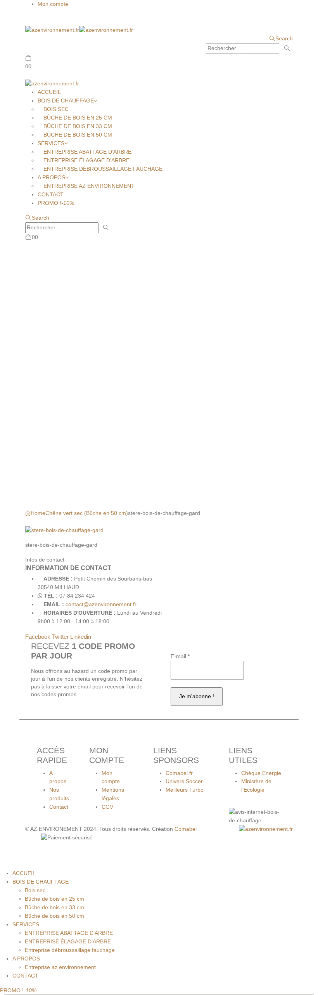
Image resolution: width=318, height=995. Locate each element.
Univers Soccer (184, 781)
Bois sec (56, 109)
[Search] (287, 48)
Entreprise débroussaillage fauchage (102, 169)
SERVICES (51, 143)
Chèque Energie (261, 773)
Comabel (186, 829)
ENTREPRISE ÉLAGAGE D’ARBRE (86, 160)
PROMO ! (56, 203)
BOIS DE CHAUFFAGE (66, 100)
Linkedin (80, 636)
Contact (58, 807)
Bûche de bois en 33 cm (77, 126)
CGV (107, 807)
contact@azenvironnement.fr (101, 604)
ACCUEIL (49, 92)
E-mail (180, 656)
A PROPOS (51, 177)
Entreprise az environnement (89, 186)
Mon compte (53, 4)
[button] (31, 20)
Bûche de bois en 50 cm (77, 135)
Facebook (37, 636)
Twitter (60, 636)
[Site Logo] (79, 29)
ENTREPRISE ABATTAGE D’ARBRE (87, 152)
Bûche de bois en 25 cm (77, 117)
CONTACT (51, 194)
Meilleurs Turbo (185, 790)
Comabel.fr (179, 773)
